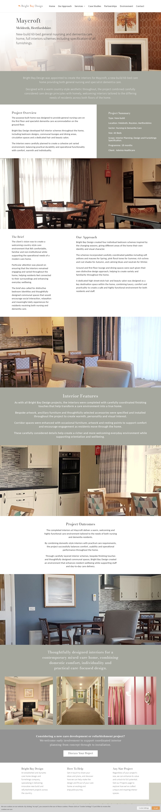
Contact (140, 6)
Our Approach (65, 6)
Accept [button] (156, 808)
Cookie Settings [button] (144, 808)
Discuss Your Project (80, 753)
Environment (126, 6)
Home (52, 6)
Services (79, 6)
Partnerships (110, 6)
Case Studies (94, 6)
